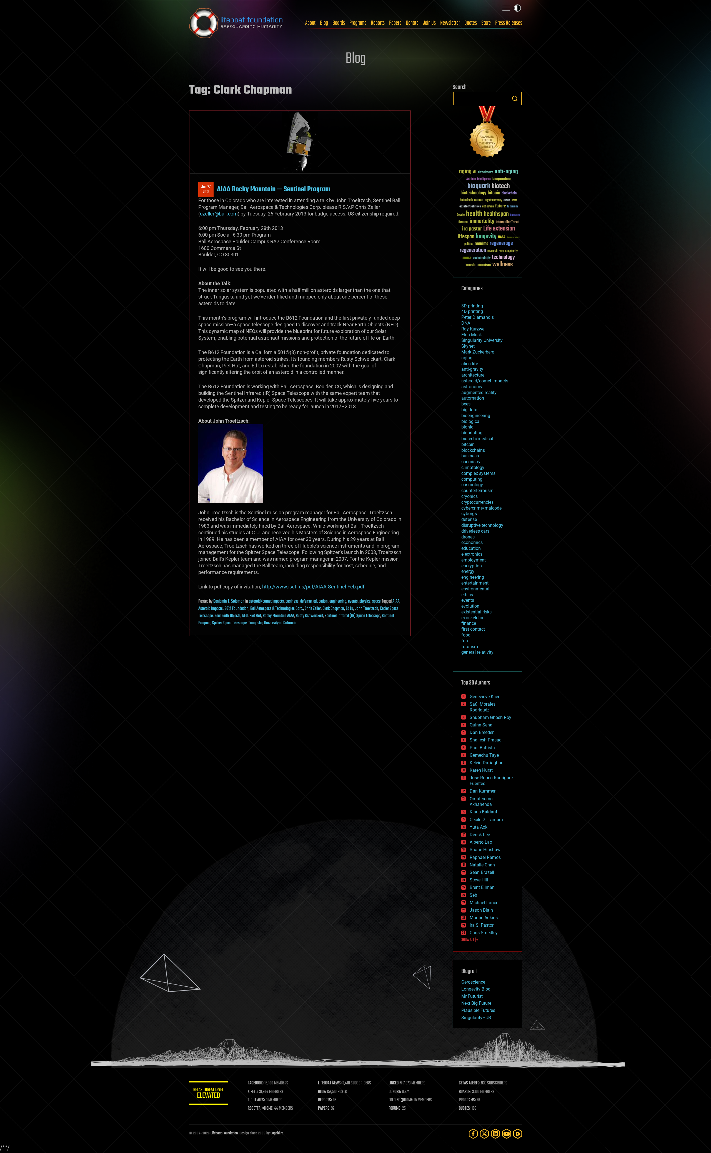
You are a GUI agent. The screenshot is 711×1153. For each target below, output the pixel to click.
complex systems (478, 473)
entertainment (475, 583)
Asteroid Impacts (210, 608)
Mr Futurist (472, 996)
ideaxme (463, 222)
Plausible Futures (478, 1010)
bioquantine (501, 178)
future (500, 206)
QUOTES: (465, 1108)
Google (461, 215)
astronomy (471, 386)
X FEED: (253, 1092)
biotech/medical (477, 438)
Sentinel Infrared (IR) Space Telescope (352, 616)
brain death (466, 200)
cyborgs (469, 513)
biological (470, 421)
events (353, 601)
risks (501, 251)
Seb (473, 895)
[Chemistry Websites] (487, 133)
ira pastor (472, 229)
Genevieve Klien (485, 696)
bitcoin (494, 193)
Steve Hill (479, 880)
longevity (486, 236)
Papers (395, 23)
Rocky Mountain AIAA (278, 616)
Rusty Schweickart (309, 616)
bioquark (478, 186)
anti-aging (506, 171)
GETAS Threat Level (208, 1094)
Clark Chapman (333, 608)
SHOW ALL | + (469, 940)
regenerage (501, 243)
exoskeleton (473, 617)
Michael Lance (484, 902)
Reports (378, 23)
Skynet (468, 346)
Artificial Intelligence (478, 179)
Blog (324, 23)
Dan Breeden (482, 732)
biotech (501, 186)
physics (364, 601)
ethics (467, 594)
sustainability (481, 258)
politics (468, 244)
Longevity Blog (475, 989)
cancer (479, 200)
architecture (472, 375)
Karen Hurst (481, 770)
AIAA (395, 601)
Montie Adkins (484, 917)
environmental (475, 588)
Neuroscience (513, 237)
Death (514, 200)
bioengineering (475, 415)
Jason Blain (481, 910)
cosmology (472, 484)
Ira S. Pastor (482, 925)
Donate (412, 23)
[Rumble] (517, 1134)
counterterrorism (477, 490)
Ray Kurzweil (474, 329)
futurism (512, 207)
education (320, 601)
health (474, 214)
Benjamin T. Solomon (228, 601)
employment (473, 560)
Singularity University (482, 340)
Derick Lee (480, 834)
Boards (338, 23)
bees (465, 404)
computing (471, 479)
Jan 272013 (206, 190)
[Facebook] (473, 1134)
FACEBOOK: (256, 1083)
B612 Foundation (236, 608)
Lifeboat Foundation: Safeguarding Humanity (236, 23)
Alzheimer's (485, 173)
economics (472, 542)
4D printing (472, 311)
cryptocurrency (493, 200)
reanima (481, 243)
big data (469, 409)
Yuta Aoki (479, 827)
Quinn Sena (481, 725)
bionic (467, 427)
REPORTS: (325, 1100)
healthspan (496, 214)
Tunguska (255, 623)
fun (464, 640)
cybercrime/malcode (481, 508)
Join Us (429, 23)
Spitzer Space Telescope (229, 623)
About (310, 23)
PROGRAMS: (467, 1100)
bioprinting (471, 432)
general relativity (477, 652)
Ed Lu (349, 608)
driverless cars (475, 531)
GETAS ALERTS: (469, 1083)
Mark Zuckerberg (477, 352)
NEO (245, 616)
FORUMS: (395, 1108)
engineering (337, 601)
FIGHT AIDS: (256, 1100)
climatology (472, 467)
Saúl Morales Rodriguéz (482, 707)
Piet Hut (255, 616)
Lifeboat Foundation (224, 1133)
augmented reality (479, 392)
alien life (469, 363)
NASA (501, 237)
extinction (488, 207)
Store (486, 23)
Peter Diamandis (477, 317)
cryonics (469, 496)
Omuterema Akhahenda (481, 801)
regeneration (473, 250)
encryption (471, 565)
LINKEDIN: (395, 1083)
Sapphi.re (277, 1133)
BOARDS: (465, 1092)
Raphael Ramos (485, 857)
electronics (471, 554)
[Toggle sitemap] (506, 8)
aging (465, 171)
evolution (470, 606)
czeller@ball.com (219, 214)
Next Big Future (476, 1003)
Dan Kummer (482, 791)
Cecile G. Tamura (486, 819)
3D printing (472, 306)
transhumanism (477, 265)
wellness (502, 264)
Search (515, 98)
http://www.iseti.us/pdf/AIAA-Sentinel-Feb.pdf (313, 587)
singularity (511, 251)
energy (467, 571)
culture (507, 200)
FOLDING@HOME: (401, 1100)
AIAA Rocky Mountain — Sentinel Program (273, 189)
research (492, 251)
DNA (465, 323)
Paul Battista (482, 747)
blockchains (473, 450)
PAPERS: (324, 1108)
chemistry (470, 461)
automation (472, 398)
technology (503, 257)
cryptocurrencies (477, 502)
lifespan (466, 237)
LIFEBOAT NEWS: (330, 1083)
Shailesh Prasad (486, 740)
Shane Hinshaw (485, 849)
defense (306, 601)
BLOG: (322, 1092)
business (292, 601)
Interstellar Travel (507, 222)
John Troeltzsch (366, 608)
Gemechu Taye (484, 755)
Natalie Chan (482, 865)
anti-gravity (472, 369)
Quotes (470, 23)
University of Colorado (280, 623)
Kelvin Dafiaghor (486, 762)
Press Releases (508, 23)
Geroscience (473, 982)
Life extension (499, 228)
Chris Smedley (484, 932)
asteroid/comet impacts (266, 601)
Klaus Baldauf (483, 811)
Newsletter (450, 23)
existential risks (470, 207)
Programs (357, 23)
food (465, 635)
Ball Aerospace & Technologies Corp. (276, 608)
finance (468, 623)
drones (468, 537)
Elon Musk (471, 334)
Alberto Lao (481, 842)
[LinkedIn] (495, 1134)
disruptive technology (482, 525)
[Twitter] (484, 1134)
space (376, 601)
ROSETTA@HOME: (260, 1108)
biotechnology (473, 193)
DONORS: (395, 1092)
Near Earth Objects (227, 616)
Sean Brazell (482, 872)
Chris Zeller (313, 608)
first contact (473, 629)
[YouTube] (506, 1134)
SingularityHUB (476, 1017)
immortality (482, 221)
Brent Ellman (482, 887)
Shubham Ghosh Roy (490, 717)
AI (474, 172)
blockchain (509, 193)
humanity (515, 215)
